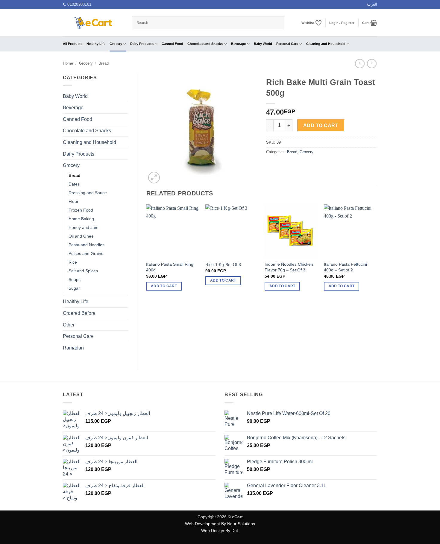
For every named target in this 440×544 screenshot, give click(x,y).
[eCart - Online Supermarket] (93, 22)
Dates (74, 184)
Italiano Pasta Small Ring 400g (169, 267)
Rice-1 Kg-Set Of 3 (223, 264)
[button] (341, 22)
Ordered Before (79, 313)
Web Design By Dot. (220, 530)
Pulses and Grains (86, 253)
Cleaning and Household (325, 43)
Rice (73, 262)
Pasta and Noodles (86, 244)
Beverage (238, 43)
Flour (73, 201)
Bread (103, 63)
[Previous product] (371, 63)
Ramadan (73, 347)
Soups (75, 279)
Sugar (74, 288)
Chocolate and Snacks (205, 43)
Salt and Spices (83, 270)
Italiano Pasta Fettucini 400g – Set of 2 (345, 267)
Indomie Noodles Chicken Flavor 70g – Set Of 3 (289, 267)
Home (68, 63)
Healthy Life (96, 43)
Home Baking (81, 218)
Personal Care (287, 43)
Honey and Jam (83, 227)
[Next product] (359, 63)
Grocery (116, 43)
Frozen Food (81, 210)
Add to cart (320, 125)
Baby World (263, 43)
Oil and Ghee (81, 236)
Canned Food (172, 43)
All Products (72, 43)
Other (69, 324)
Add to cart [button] (164, 286)
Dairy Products (142, 43)
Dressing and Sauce (88, 192)
